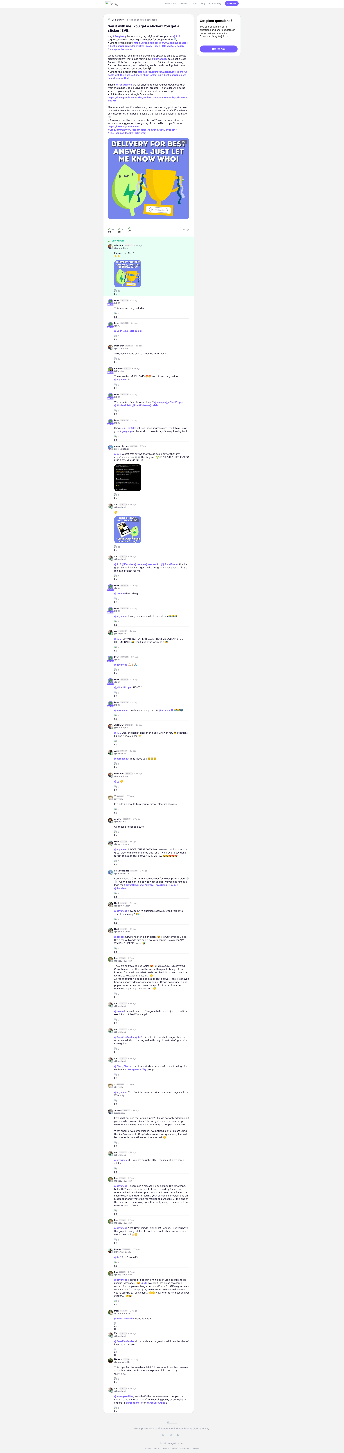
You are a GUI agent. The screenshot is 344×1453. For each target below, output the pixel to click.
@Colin (118, 330)
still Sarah (119, 245)
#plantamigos (160, 58)
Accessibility (184, 1448)
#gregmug (126, 431)
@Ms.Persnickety (122, 1252)
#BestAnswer (148, 129)
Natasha (118, 1359)
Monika (117, 1249)
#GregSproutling (155, 1402)
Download (231, 3)
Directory (195, 1448)
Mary (116, 1310)
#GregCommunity (118, 129)
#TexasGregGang (134, 885)
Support (148, 1448)
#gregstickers (134, 1402)
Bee (116, 958)
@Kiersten (129, 330)
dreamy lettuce (121, 446)
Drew (116, 300)
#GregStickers (123, 84)
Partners (157, 1448)
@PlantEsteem (140, 405)
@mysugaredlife (122, 1362)
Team (194, 3)
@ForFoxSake (128, 428)
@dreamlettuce (121, 449)
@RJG (176, 36)
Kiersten (118, 368)
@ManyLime (120, 821)
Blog (203, 3)
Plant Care (170, 3)
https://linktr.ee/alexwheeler (123, 126)
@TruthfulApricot (122, 1313)
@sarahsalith (152, 564)
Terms (174, 1448)
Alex (116, 504)
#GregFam (134, 129)
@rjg (116, 781)
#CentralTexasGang (155, 885)
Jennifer (118, 819)
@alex (138, 330)
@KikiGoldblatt (122, 405)
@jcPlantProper (174, 402)
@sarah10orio (121, 248)
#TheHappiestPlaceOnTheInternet (127, 133)
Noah (116, 841)
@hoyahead (150, 19)
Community (215, 3)
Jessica (118, 1110)
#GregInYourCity (137, 1069)
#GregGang (119, 36)
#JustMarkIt (164, 129)
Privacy (166, 1448)
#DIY (174, 129)
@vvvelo (118, 799)
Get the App (218, 49)
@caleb (153, 405)
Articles (184, 3)
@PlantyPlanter (122, 844)
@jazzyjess (119, 1113)
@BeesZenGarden (123, 961)
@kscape (159, 402)
